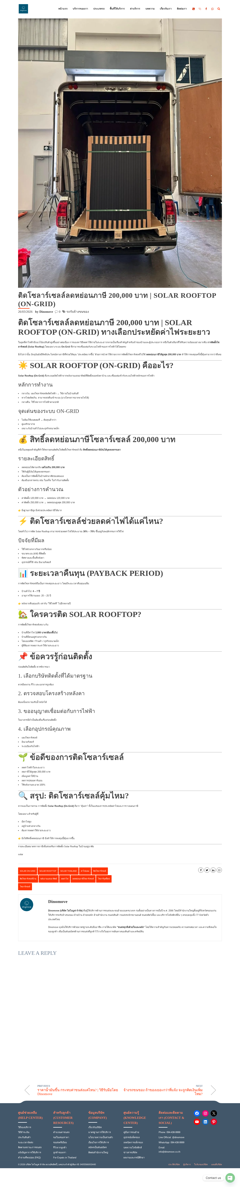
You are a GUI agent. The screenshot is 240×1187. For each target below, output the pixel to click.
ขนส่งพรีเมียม (60, 1142)
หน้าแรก (62, 9)
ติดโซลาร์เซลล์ (99, 871)
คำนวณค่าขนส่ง (61, 1132)
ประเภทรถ (99, 9)
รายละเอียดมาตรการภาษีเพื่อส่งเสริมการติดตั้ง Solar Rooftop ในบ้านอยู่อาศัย (56, 846)
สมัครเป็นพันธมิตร (97, 1147)
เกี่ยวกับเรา (166, 9)
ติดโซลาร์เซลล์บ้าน (28, 879)
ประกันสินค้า (24, 1137)
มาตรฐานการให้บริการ (99, 1132)
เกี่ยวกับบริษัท (95, 1127)
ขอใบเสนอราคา (61, 1137)
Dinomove (57, 901)
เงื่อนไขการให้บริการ (98, 1142)
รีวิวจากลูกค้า (60, 1147)
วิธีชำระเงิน (23, 1132)
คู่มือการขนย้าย (131, 1132)
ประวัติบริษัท (174, 1164)
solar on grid (27, 871)
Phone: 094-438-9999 (169, 1132)
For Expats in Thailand (64, 1157)
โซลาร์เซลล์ (25, 887)
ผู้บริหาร (187, 1164)
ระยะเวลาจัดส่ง (25, 1142)
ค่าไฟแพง (85, 871)
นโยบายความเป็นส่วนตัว (100, 1137)
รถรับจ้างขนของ (77, 311)
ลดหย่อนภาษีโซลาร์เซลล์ (83, 879)
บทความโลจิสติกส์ (133, 1147)
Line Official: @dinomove (171, 1137)
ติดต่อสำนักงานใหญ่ (98, 1152)
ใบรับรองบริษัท (201, 1164)
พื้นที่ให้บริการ (117, 9)
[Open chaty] (230, 1178)
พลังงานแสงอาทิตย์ (48, 879)
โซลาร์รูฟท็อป (104, 879)
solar (20, 854)
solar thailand (68, 871)
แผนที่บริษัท (216, 1164)
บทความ (150, 9)
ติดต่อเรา (182, 9)
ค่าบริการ (135, 9)
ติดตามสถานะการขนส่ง (29, 1147)
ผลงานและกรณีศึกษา (134, 1157)
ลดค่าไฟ (64, 879)
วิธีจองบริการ (24, 1127)
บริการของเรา (80, 9)
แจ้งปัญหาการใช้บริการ (29, 1152)
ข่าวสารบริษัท (130, 1152)
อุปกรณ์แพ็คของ (132, 1137)
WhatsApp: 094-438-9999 (171, 1142)
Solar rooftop (47, 871)
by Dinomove (44, 311)
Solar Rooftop (43, 531)
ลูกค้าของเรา (59, 1152)
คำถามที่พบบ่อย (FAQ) (29, 1157)
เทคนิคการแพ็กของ (133, 1142)
